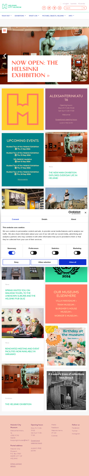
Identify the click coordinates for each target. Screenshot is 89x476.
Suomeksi (73, 4)
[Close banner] (85, 212)
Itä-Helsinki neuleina (23, 160)
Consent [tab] (15, 219)
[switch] (33, 253)
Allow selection (44, 262)
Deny (16, 262)
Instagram (76, 434)
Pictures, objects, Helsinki (53, 16)
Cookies (54, 436)
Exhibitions (19, 16)
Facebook (75, 428)
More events (23, 179)
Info (70, 16)
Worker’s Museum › (66, 315)
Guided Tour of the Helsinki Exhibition (22, 148)
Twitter (75, 431)
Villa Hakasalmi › (66, 300)
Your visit (6, 16)
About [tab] (73, 219)
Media (53, 425)
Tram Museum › (66, 304)
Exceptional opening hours (66, 119)
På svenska (81, 4)
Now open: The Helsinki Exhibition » (35, 68)
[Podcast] (54, 8)
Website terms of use (57, 431)
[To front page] (13, 6)
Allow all (72, 262)
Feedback (55, 427)
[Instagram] (60, 8)
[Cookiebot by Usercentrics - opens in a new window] (70, 212)
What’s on (33, 16)
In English (66, 4)
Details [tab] (44, 219)
